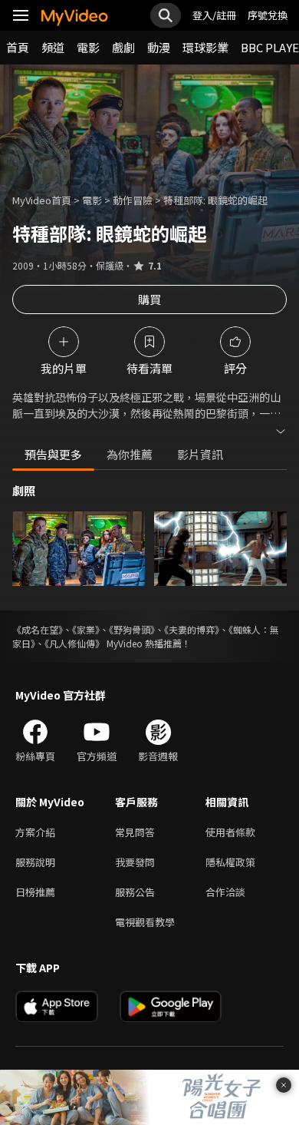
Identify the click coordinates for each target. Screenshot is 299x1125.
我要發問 (135, 862)
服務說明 (35, 862)
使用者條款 (230, 832)
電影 (88, 47)
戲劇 (123, 47)
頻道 (52, 47)
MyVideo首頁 (41, 200)
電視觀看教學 (145, 922)
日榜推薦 (35, 892)
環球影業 (205, 47)
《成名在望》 (37, 629)
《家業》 (86, 629)
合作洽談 (225, 892)
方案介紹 (35, 832)
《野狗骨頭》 (132, 629)
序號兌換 (268, 15)
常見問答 (135, 832)
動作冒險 (133, 200)
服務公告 (135, 892)
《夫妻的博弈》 (191, 629)
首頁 (17, 47)
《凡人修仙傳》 (74, 643)
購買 (149, 299)
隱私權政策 (230, 862)
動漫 (158, 47)
